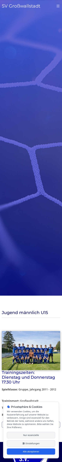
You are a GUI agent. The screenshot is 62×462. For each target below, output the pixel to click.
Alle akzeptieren (31, 451)
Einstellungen (32, 443)
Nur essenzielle (31, 435)
